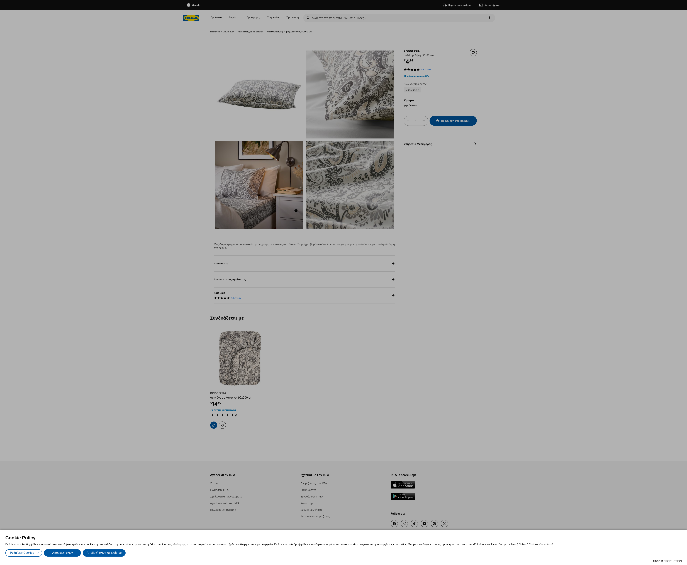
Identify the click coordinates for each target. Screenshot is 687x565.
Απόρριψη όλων (62, 552)
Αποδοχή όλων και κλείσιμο (104, 552)
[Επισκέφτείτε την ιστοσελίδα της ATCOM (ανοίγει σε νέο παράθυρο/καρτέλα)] (667, 561)
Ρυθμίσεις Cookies (22, 552)
